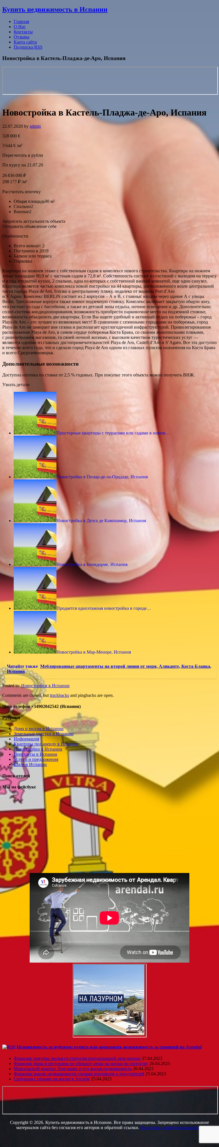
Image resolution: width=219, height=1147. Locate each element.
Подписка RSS (28, 47)
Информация (26, 738)
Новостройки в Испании (45, 685)
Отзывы (21, 36)
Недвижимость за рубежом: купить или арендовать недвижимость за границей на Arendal (109, 1047)
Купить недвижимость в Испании (55, 9)
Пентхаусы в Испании (35, 754)
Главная (21, 21)
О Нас (20, 26)
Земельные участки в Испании (44, 733)
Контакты (23, 31)
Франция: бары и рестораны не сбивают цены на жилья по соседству (81, 1063)
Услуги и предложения (36, 759)
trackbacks (59, 695)
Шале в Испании (30, 764)
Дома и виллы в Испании (39, 728)
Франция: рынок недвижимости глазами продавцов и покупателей (79, 1073)
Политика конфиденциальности (171, 1127)
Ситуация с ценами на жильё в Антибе (52, 1078)
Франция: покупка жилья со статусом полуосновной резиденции (77, 1058)
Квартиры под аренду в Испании (46, 744)
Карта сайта (25, 42)
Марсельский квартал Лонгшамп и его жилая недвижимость (73, 1068)
